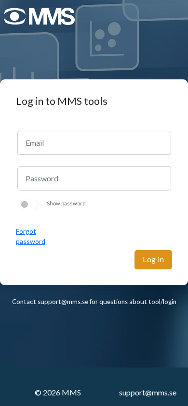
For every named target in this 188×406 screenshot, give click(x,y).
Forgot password (30, 236)
